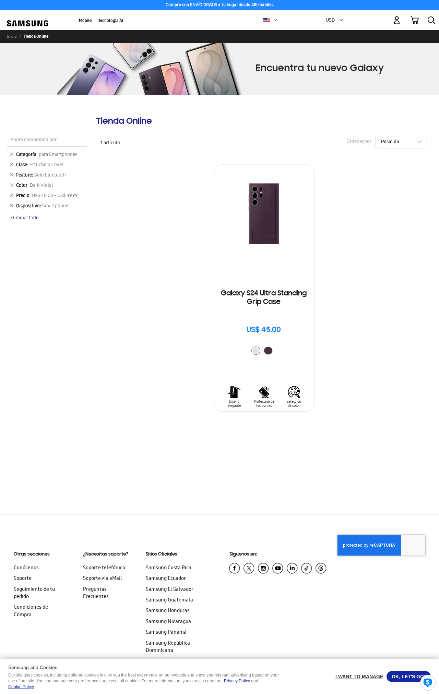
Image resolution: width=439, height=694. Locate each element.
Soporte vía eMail (102, 579)
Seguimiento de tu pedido (34, 593)
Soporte (23, 579)
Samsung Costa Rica (168, 568)
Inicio (11, 36)
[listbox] (263, 351)
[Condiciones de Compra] (219, 5)
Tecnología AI (110, 21)
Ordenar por (358, 142)
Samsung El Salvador (169, 590)
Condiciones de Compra (31, 611)
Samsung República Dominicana (168, 647)
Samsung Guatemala (169, 600)
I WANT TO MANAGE (359, 676)
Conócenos (26, 568)
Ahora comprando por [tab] (33, 140)
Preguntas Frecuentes (96, 593)
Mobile (85, 21)
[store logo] (27, 16)
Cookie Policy (21, 686)
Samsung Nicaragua (168, 622)
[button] (275, 20)
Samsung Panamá (166, 633)
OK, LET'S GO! (409, 676)
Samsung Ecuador (166, 579)
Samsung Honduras (168, 611)
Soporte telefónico (104, 568)
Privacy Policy (237, 681)
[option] (255, 350)
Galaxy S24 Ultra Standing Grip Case (264, 298)
